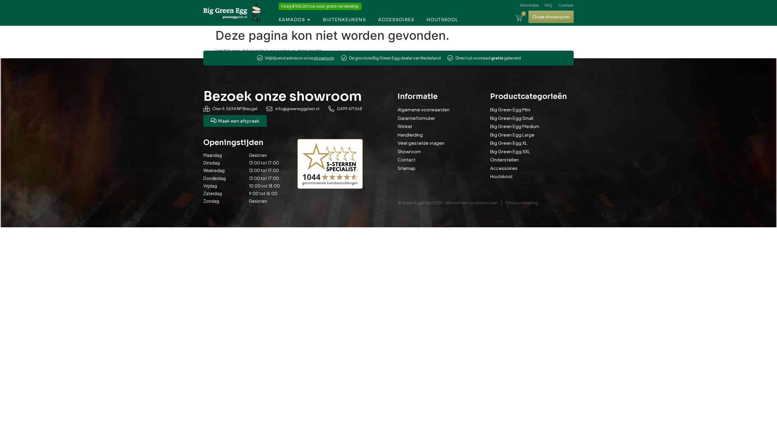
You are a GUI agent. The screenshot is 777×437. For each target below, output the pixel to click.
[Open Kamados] (309, 20)
